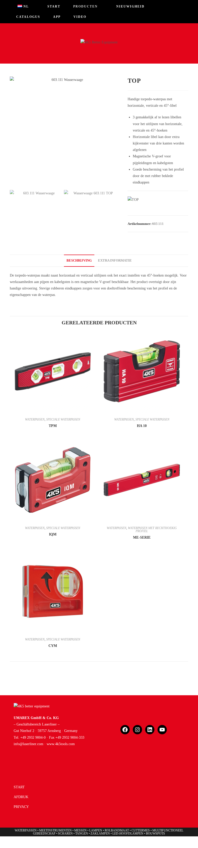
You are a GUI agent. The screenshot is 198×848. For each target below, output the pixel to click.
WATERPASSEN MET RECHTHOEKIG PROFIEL (152, 529)
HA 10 (142, 426)
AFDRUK (21, 797)
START (19, 787)
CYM (52, 646)
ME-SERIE (142, 537)
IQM (52, 534)
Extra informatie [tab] (115, 260)
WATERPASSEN (35, 419)
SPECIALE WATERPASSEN (63, 419)
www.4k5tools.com (61, 744)
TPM (53, 426)
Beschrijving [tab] (79, 260)
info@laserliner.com (28, 744)
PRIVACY (21, 807)
